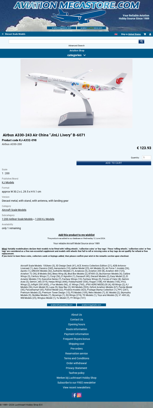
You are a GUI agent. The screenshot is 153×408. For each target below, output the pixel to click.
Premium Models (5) (31, 292)
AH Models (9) (97, 268)
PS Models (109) (79, 292)
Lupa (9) (53, 287)
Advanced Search (76, 45)
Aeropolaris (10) (62, 268)
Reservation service (76, 353)
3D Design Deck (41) (66, 265)
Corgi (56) (55, 276)
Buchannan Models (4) (110, 273)
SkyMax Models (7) (41, 295)
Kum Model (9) (40, 287)
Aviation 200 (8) (96, 271)
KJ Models (8, 182)
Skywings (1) (58, 295)
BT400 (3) (93, 273)
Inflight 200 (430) (40, 284)
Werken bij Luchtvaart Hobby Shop (76, 377)
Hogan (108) (95, 281)
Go (141, 41)
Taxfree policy (77, 372)
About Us (76, 314)
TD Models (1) (89, 295)
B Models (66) (44, 273)
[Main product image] (76, 127)
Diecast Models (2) (100, 276)
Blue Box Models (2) (78, 273)
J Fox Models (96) (59, 284)
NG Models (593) (80, 287)
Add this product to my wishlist (76, 234)
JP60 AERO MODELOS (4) (98, 284)
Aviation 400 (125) (115, 271)
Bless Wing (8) (59, 273)
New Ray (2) (65, 287)
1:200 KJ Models (44, 219)
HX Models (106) (111, 281)
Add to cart (114, 163)
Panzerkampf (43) (35, 289)
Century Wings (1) (40, 276)
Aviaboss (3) (81, 271)
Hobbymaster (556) (78, 281)
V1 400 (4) (124, 295)
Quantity (135, 157)
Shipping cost (76, 343)
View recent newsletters (76, 387)
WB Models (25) (28, 298)
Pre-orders (77, 348)
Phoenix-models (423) (75, 289)
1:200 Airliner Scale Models (17, 219)
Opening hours (76, 324)
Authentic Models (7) (63, 271)
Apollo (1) (25, 271)
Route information (76, 329)
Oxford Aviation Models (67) (104, 287)
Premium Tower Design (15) (56, 292)
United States (134, 34)
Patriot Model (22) (54, 289)
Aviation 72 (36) (29, 273)
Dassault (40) (83, 276)
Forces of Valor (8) (111, 279)
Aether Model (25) (80, 268)
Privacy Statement (76, 368)
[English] (116, 34)
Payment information (76, 334)
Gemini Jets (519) (39, 281)
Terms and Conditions (76, 358)
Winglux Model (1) (46, 298)
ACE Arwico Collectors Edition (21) (94, 265)
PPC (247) (123, 289)
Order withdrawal (76, 363)
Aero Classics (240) (43, 268)
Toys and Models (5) (107, 295)
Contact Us (76, 319)
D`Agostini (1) (68, 276)
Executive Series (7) (51, 279)
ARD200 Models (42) (41, 271)
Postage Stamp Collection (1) (102, 289)
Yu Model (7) (63, 298)
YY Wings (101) (78, 298)
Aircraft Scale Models (14, 209)
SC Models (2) (113, 292)
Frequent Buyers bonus (76, 338)
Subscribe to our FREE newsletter (76, 382)
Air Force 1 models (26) (117, 268)
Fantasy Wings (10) (72, 279)
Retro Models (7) (96, 292)
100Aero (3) (49, 265)
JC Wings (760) (76, 284)
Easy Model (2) (117, 276)
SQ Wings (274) (74, 295)
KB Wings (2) (118, 284)
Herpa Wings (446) (58, 281)
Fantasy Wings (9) (92, 279)
